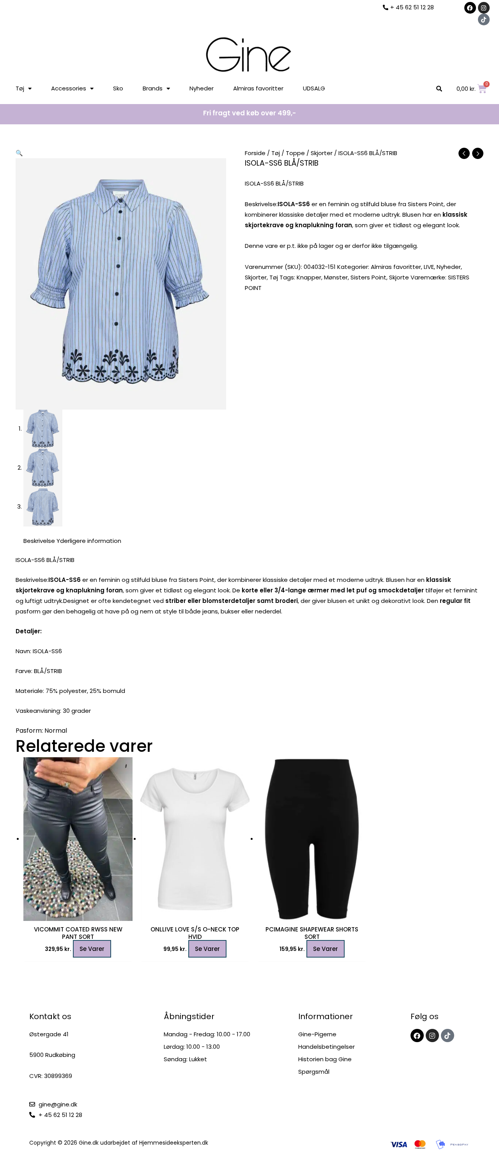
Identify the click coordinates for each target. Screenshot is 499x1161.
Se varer (92, 949)
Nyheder (201, 88)
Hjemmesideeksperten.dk (173, 1143)
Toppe (295, 153)
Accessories (68, 88)
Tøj (20, 88)
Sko (118, 88)
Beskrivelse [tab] (39, 541)
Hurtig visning (78, 914)
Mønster (336, 277)
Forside (255, 153)
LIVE (429, 267)
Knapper (309, 277)
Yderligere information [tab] (89, 541)
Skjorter (322, 153)
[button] (19, 153)
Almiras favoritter (258, 88)
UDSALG (314, 88)
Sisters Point (368, 277)
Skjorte (399, 277)
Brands (153, 88)
